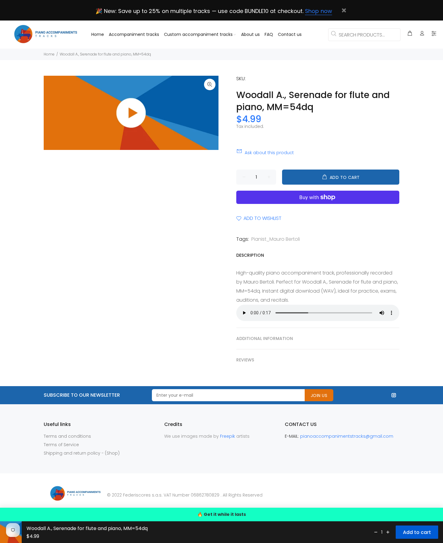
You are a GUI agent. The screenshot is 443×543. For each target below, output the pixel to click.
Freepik (228, 436)
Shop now (318, 11)
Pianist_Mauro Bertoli (275, 239)
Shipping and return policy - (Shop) (82, 453)
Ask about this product (269, 153)
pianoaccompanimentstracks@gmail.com (346, 436)
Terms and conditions (67, 436)
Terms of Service (61, 445)
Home (49, 54)
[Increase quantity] (388, 532)
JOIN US (319, 395)
